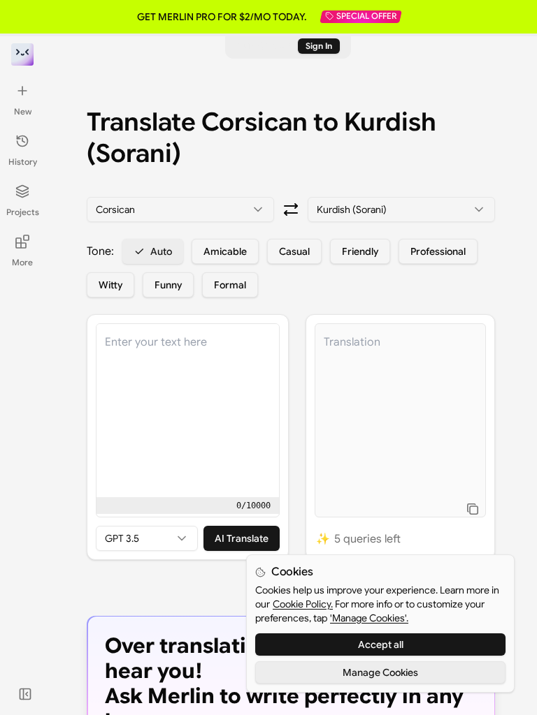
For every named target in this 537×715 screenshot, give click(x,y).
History (22, 161)
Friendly (360, 251)
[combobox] (180, 209)
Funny (168, 285)
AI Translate (241, 538)
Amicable (225, 251)
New (22, 111)
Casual (294, 251)
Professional (438, 251)
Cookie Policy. (303, 604)
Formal (230, 285)
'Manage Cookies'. (369, 618)
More (22, 262)
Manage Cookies (380, 672)
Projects (22, 212)
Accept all (380, 644)
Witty (110, 285)
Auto (161, 251)
